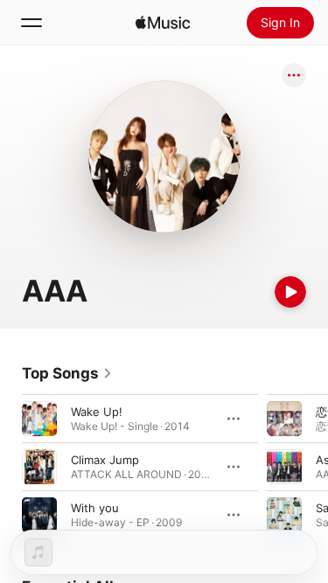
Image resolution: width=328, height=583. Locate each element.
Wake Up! (96, 412)
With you (95, 508)
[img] (163, 23)
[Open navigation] (31, 22)
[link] (67, 373)
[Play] (290, 292)
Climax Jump (105, 460)
